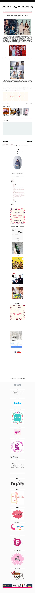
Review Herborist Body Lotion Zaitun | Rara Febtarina (18, 191)
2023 (12, 178)
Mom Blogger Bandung (18, 6)
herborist (20, 463)
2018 (12, 182)
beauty (18, 391)
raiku (11, 468)
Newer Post (5, 141)
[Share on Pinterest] (29, 103)
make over (14, 466)
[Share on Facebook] (26, 103)
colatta (13, 462)
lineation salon (20, 465)
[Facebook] (3, 1)
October (14, 184)
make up (17, 393)
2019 (12, 181)
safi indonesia (16, 468)
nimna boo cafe (13, 467)
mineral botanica (20, 466)
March (13, 200)
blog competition (22, 391)
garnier (15, 463)
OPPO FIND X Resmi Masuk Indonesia (17, 196)
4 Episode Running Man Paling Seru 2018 (12, 85)
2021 (12, 179)
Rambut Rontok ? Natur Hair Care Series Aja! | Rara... (19, 195)
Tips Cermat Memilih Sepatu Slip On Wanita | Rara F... (18, 193)
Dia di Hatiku (17, 240)
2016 (12, 203)
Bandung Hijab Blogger (14, 391)
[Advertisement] (17, 138)
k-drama (6, 103)
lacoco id (22, 464)
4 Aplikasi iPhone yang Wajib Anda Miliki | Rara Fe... (19, 194)
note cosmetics (16, 467)
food (17, 392)
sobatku (22, 468)
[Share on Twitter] (27, 103)
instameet (15, 464)
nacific (11, 467)
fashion (12, 392)
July (13, 197)
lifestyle (8, 103)
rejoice (13, 468)
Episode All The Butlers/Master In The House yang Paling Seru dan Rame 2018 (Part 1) (17, 285)
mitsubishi (23, 466)
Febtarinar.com (5, 36)
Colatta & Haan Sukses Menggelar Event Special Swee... (18, 188)
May (13, 198)
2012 (12, 204)
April (13, 199)
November (14, 183)
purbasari (23, 467)
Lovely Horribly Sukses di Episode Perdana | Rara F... (19, 192)
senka (17, 468)
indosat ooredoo (22, 463)
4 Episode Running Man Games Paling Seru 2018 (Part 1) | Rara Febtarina (17, 270)
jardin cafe (19, 464)
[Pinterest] (8, 1)
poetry (19, 393)
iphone (17, 464)
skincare (21, 393)
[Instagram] (7, 1)
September (14, 185)
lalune (11, 465)
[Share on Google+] (31, 103)
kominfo (21, 464)
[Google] (10, 1)
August (14, 186)
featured (15, 392)
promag (21, 467)
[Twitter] (5, 1)
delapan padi (20, 462)
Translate (16, 457)
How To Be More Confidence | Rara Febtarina (18, 187)
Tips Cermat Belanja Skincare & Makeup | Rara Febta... (18, 189)
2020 (12, 180)
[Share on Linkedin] (30, 103)
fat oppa (23, 462)
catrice (12, 462)
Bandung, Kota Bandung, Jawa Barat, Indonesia (15, 90)
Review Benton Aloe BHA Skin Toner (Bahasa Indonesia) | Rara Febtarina (17, 255)
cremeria (15, 462)
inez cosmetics (13, 464)
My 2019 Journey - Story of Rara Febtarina (8, 144)
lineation (17, 465)
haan (18, 463)
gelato (16, 463)
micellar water (17, 466)
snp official (20, 468)
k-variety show (21, 392)
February (14, 201)
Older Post (30, 141)
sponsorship (16, 394)
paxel (18, 467)
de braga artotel (17, 462)
